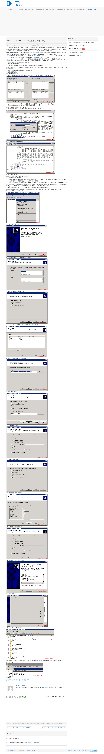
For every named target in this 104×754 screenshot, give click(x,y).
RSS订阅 (87, 750)
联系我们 (76, 750)
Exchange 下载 (71, 9)
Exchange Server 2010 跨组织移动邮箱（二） (18, 679)
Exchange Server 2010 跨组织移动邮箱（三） (18, 680)
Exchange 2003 (38, 57)
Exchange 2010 (14, 45)
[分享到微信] (25, 697)
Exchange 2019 (50, 9)
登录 (18, 738)
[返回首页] (7, 45)
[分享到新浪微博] (10, 697)
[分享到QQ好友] (23, 697)
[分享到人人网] (17, 697)
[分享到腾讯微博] (15, 697)
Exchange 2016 (40, 9)
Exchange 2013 (29, 9)
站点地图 (81, 750)
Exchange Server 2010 (14, 57)
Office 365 (20, 9)
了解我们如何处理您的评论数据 (31, 742)
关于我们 (70, 750)
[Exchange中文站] (10, 688)
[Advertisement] (52, 23)
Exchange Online (47, 687)
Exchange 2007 (61, 9)
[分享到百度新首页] (20, 697)
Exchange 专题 (81, 9)
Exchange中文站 (20, 685)
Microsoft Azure (11, 9)
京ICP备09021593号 (30, 750)
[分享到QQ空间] (12, 697)
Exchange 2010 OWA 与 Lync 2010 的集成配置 (19, 727)
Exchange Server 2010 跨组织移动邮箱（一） (32, 45)
